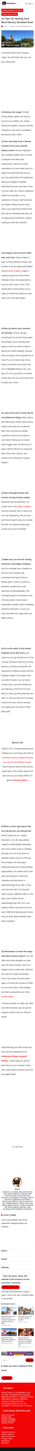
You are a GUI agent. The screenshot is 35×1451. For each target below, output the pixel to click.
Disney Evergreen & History (12, 10)
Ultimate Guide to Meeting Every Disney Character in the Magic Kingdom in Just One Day (25, 1341)
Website (5, 1267)
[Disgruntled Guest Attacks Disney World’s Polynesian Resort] (9, 1332)
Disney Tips (6, 1417)
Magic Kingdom (24, 506)
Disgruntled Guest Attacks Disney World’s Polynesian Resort (8, 1339)
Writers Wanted (7, 1434)
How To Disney (7, 1415)
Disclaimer (5, 1441)
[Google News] (17, 1147)
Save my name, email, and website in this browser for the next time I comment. (15, 1279)
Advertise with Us (8, 1432)
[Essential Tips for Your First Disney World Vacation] (26, 1311)
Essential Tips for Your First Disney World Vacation (25, 1318)
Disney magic (7, 996)
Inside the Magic (8, 1419)
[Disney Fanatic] (8, 3)
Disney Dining (7, 1423)
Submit (7, 1378)
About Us (5, 1443)
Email (4, 1259)
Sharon (5, 26)
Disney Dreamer (8, 1421)
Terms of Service (8, 1436)
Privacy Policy (6, 1439)
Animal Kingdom (14, 271)
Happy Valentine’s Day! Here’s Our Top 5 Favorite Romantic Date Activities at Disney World (8, 1320)
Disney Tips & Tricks (9, 14)
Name (4, 1251)
